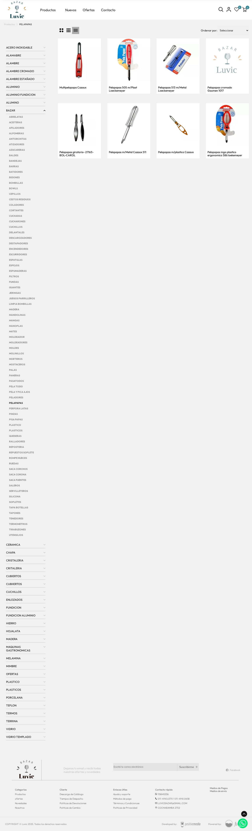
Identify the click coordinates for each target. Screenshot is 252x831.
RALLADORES (17, 441)
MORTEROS (15, 358)
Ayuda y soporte (121, 794)
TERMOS (11, 713)
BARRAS (14, 166)
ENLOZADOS (14, 599)
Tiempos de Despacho (71, 798)
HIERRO (11, 623)
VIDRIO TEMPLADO (18, 737)
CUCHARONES (17, 221)
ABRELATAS (16, 116)
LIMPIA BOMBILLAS (20, 303)
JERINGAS (15, 292)
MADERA (14, 309)
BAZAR (10, 110)
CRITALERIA (14, 568)
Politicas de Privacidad (125, 807)
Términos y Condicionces (126, 803)
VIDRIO (11, 729)
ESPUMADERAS (18, 270)
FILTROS (14, 276)
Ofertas (89, 10)
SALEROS (14, 485)
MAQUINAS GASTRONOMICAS (18, 648)
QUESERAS (15, 435)
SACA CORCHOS (18, 468)
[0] (236, 10)
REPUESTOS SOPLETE (21, 452)
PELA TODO (16, 386)
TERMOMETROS (18, 523)
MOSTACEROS (17, 364)
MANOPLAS (16, 325)
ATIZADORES (16, 144)
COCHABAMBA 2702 (169, 807)
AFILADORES (16, 127)
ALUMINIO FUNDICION (20, 94)
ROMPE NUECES (18, 457)
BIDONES (14, 177)
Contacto (108, 10)
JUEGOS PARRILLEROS (22, 298)
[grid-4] (75, 30)
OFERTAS (12, 674)
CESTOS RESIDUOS (20, 199)
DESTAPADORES (18, 243)
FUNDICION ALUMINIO (20, 615)
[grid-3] (68, 30)
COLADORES (16, 204)
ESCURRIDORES (18, 254)
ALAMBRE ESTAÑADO (20, 79)
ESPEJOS (14, 265)
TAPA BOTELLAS (18, 507)
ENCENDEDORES (18, 248)
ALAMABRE (13, 55)
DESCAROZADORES (20, 237)
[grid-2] (61, 30)
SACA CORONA (17, 474)
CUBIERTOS (13, 576)
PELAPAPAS (16, 402)
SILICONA (14, 496)
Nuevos (70, 10)
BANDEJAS (15, 160)
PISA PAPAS (16, 419)
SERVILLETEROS (18, 490)
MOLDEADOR (17, 336)
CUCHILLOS (15, 226)
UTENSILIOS (16, 534)
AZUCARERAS (17, 149)
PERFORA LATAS (18, 408)
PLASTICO (15, 424)
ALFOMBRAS (16, 133)
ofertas (19, 798)
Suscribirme (186, 767)
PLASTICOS (15, 430)
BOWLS (13, 188)
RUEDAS (14, 463)
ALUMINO (12, 102)
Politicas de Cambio (70, 807)
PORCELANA (14, 697)
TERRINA (12, 721)
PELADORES (16, 397)
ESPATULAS (15, 259)
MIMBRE (11, 666)
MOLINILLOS (16, 353)
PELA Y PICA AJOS (19, 391)
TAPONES (14, 512)
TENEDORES (16, 518)
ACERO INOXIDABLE (19, 47)
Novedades (21, 803)
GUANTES (14, 287)
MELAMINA (13, 658)
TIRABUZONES (17, 529)
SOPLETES (15, 501)
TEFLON (11, 705)
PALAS (13, 369)
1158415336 (163, 794)
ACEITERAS (15, 122)
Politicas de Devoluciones (73, 803)
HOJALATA (13, 631)
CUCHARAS (15, 215)
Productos (48, 10)
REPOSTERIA (16, 446)
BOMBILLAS (16, 182)
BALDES (13, 155)
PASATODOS (16, 380)
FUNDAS (14, 281)
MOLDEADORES (18, 342)
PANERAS (14, 375)
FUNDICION (13, 607)
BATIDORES (16, 171)
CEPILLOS (14, 193)
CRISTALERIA (14, 560)
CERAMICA (13, 544)
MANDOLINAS (17, 314)
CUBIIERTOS (14, 584)
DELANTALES (16, 232)
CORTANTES (16, 210)
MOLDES (14, 347)
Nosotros (19, 807)
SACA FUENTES (17, 479)
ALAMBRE (12, 63)
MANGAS (14, 320)
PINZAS (13, 413)
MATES (13, 331)
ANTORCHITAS (17, 138)
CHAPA (10, 552)
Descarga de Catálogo (71, 794)
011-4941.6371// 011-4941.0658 (174, 798)
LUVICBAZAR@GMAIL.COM (172, 803)
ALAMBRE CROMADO (20, 71)
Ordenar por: (209, 30)
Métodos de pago (122, 798)
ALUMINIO (13, 87)
